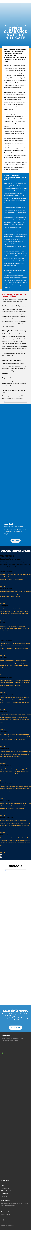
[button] (15, 541)
